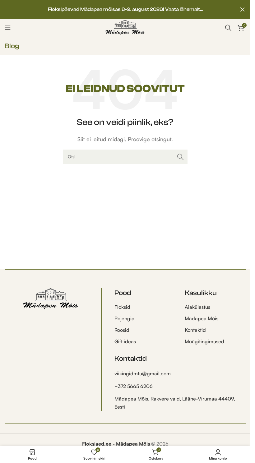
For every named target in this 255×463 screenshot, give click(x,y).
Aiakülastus (197, 307)
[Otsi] (180, 157)
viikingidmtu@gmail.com (142, 373)
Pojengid (124, 318)
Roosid (121, 330)
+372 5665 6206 (133, 386)
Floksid (122, 307)
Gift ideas (125, 341)
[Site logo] (125, 27)
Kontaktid (195, 330)
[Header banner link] (125, 9)
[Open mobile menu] (8, 27)
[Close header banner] (242, 9)
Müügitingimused (204, 341)
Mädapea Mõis (201, 318)
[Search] (228, 27)
